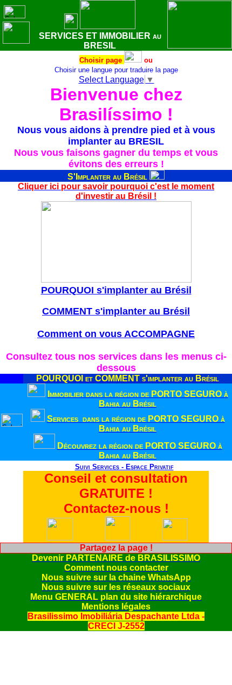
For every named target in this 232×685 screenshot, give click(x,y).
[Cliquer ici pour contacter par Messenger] (175, 538)
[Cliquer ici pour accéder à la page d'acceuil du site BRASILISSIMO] (71, 26)
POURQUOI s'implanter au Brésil (116, 290)
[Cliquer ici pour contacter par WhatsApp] (60, 538)
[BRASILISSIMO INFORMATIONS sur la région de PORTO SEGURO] (44, 445)
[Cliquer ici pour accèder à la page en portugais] (133, 59)
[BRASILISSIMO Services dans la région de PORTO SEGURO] (38, 418)
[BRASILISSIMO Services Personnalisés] (66, 467)
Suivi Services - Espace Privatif (124, 467)
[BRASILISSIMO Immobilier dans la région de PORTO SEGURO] (36, 394)
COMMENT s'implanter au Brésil (116, 311)
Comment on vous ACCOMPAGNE (116, 333)
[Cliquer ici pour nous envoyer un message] (117, 537)
